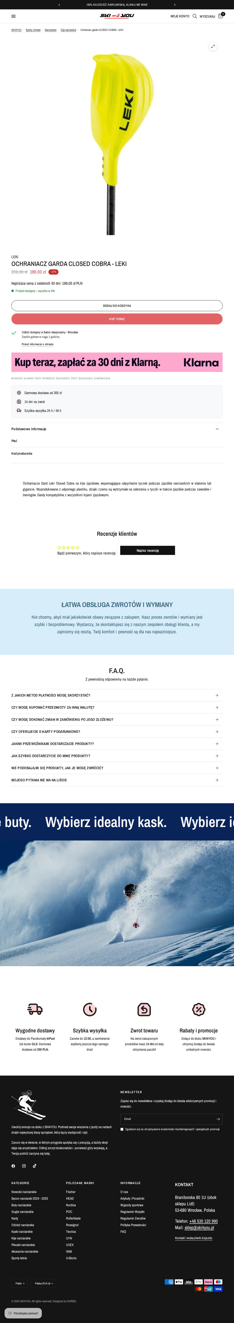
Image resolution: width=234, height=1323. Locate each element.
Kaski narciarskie (22, 1231)
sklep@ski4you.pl (199, 1227)
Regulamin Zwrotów (133, 1218)
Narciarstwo (50, 30)
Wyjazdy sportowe (131, 1205)
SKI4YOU (16, 30)
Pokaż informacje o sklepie (38, 344)
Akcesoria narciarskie (24, 1251)
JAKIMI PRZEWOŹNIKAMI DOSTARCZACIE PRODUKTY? (52, 743)
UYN (69, 1238)
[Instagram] (27, 1166)
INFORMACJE (130, 1183)
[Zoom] (213, 46)
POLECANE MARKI (80, 1183)
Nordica (71, 1205)
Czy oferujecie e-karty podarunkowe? (45, 731)
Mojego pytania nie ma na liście (39, 779)
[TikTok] (38, 1166)
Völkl (69, 1251)
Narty (14, 1218)
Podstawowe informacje (28, 428)
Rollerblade (73, 1218)
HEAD (70, 1198)
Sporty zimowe (33, 30)
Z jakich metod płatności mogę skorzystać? (50, 695)
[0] (220, 16)
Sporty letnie (19, 1258)
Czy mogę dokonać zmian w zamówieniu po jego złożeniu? (62, 719)
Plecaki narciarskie (23, 1244)
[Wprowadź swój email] (218, 1119)
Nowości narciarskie (24, 1191)
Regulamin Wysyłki (132, 1211)
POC (69, 1211)
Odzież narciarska (22, 1224)
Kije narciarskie (68, 30)
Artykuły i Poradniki (132, 1198)
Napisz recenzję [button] (148, 550)
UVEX (70, 1244)
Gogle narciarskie (22, 1211)
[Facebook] (16, 1166)
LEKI (14, 256)
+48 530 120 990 (203, 1221)
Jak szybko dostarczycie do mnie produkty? (50, 755)
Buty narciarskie (21, 1205)
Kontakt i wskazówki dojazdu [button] (194, 1238)
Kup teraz (117, 319)
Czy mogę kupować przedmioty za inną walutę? (53, 707)
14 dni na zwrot (34, 401)
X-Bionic (71, 1258)
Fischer (70, 1191)
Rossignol (72, 1224)
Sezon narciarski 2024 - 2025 (29, 1198)
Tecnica (71, 1231)
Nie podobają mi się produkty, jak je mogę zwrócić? (57, 767)
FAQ (123, 1231)
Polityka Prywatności (133, 1224)
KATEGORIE (20, 1183)
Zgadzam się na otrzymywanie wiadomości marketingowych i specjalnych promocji (172, 1129)
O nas (124, 1191)
